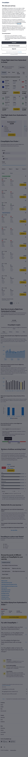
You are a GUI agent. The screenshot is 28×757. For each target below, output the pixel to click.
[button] (14, 42)
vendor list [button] (19, 23)
